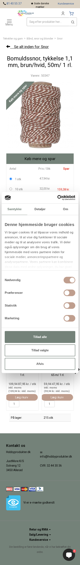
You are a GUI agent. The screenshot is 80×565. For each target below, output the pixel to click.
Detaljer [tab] (40, 209)
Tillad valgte (40, 350)
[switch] (69, 292)
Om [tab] (65, 209)
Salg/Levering (39, 534)
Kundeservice (66, 3)
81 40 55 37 (14, 3)
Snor (60, 38)
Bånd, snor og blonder (40, 38)
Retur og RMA (39, 529)
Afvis (40, 364)
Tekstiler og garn (13, 38)
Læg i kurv (21, 397)
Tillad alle (40, 337)
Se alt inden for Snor (29, 46)
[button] (73, 21)
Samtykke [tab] (14, 209)
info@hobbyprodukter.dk (56, 456)
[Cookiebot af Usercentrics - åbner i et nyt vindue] (57, 197)
